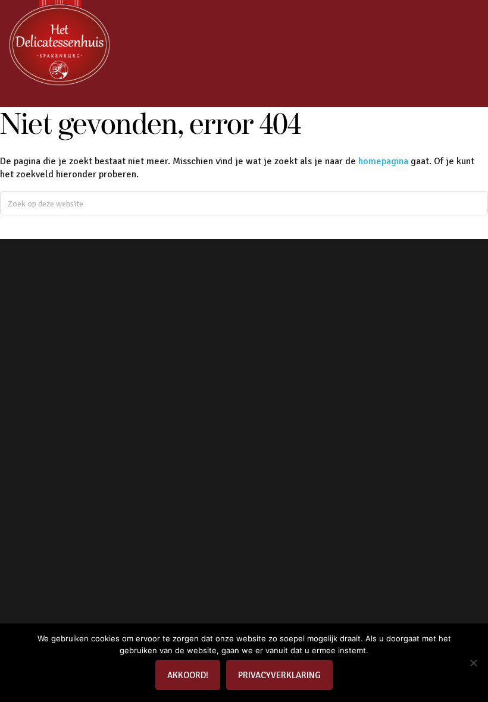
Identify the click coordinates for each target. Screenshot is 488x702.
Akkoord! (187, 675)
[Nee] (473, 663)
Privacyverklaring (279, 675)
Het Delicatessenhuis (59, 44)
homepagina (383, 161)
